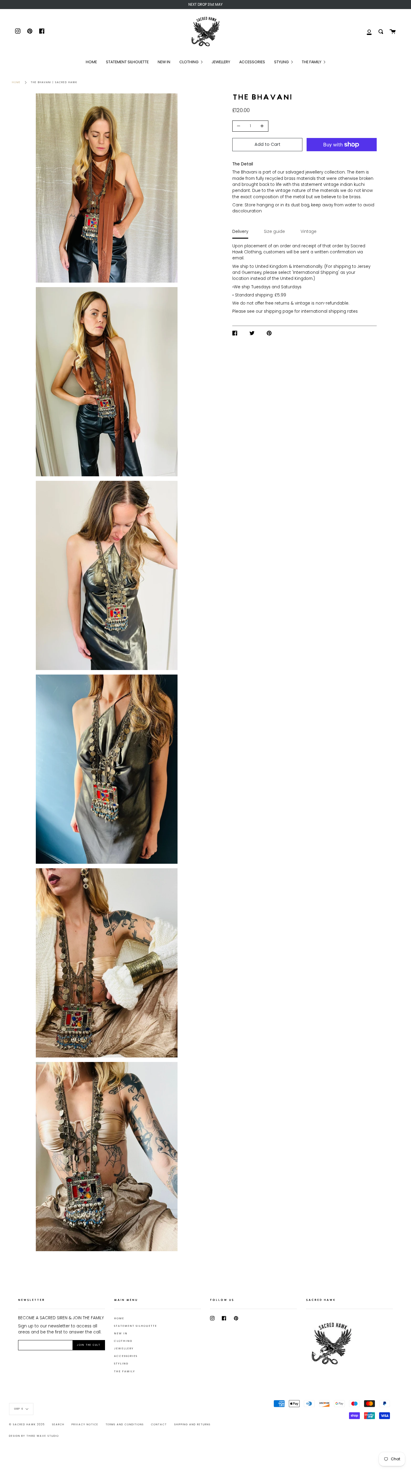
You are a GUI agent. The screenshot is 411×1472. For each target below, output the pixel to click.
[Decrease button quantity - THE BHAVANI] (239, 126)
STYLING (121, 1363)
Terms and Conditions (125, 1424)
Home (16, 82)
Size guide (274, 231)
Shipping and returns (192, 1424)
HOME (119, 1318)
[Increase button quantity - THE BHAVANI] (261, 126)
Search (58, 1424)
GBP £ (18, 1409)
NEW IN (121, 1333)
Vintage (309, 231)
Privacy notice (85, 1424)
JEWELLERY (124, 1348)
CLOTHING (123, 1341)
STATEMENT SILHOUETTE (135, 1326)
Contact (159, 1424)
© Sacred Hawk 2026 (27, 1424)
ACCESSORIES (126, 1356)
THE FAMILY (124, 1371)
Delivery (240, 231)
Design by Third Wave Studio (34, 1436)
